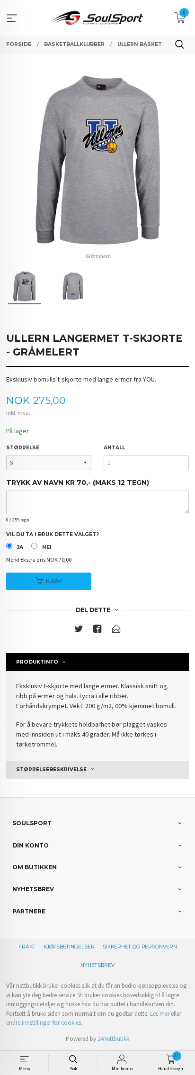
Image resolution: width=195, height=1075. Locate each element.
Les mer (159, 1014)
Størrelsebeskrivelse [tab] (51, 769)
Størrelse (22, 448)
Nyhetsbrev (97, 965)
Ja (20, 547)
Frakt (26, 947)
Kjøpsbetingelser (69, 947)
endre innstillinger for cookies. (44, 1023)
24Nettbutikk (113, 1039)
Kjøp (54, 580)
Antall (114, 448)
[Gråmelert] (97, 160)
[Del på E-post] (116, 630)
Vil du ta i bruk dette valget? (52, 534)
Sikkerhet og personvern (140, 947)
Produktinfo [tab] (37, 662)
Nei (47, 547)
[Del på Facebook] (97, 630)
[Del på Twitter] (78, 630)
